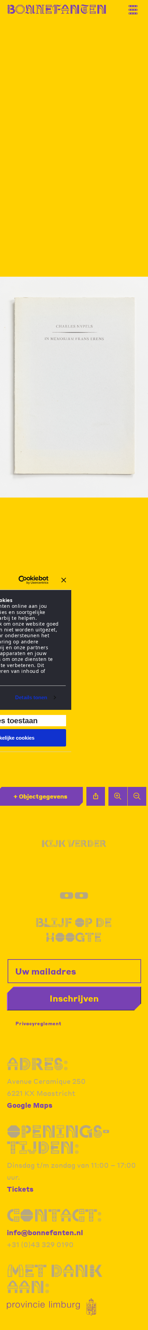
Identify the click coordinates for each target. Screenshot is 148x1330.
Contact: (54, 1215)
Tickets (20, 1188)
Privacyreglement (38, 1023)
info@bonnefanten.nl (45, 1232)
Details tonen (31, 697)
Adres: (37, 1064)
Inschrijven (74, 998)
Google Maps (29, 1105)
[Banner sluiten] (63, 580)
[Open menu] (136, 7)
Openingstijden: (58, 1139)
